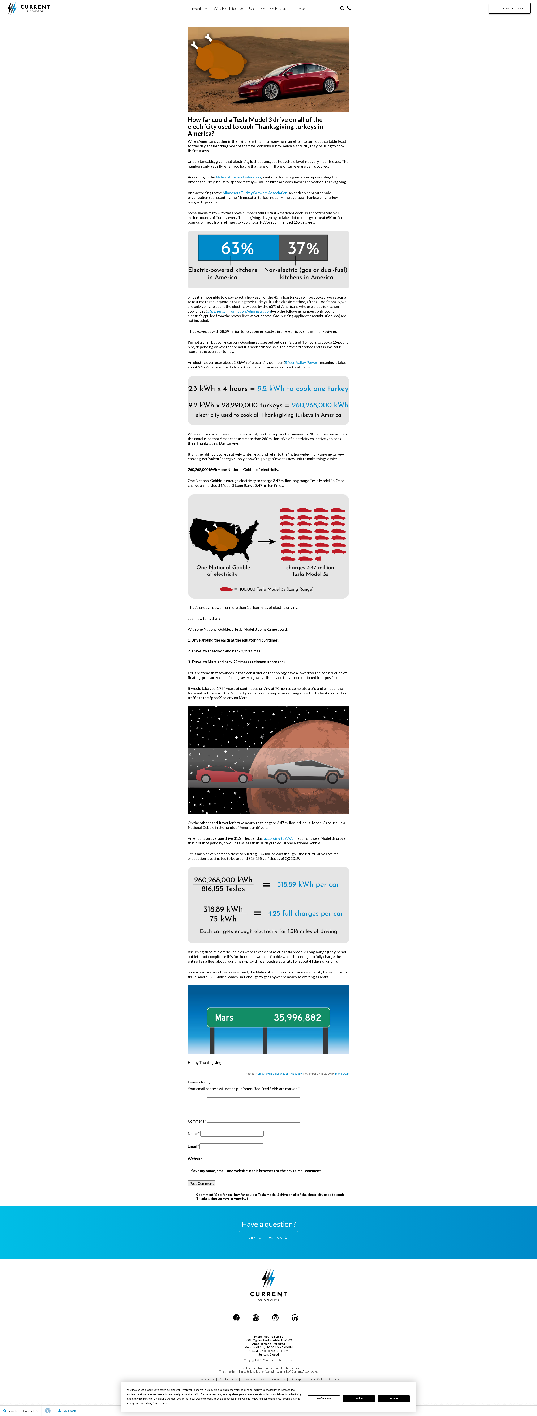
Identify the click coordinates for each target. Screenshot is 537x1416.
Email (193, 1146)
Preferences (324, 1398)
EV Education (281, 8)
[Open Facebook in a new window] (236, 1317)
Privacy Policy (205, 1379)
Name (194, 1133)
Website (195, 1159)
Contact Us (277, 1379)
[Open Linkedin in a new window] (294, 1317)
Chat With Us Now (266, 1237)
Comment (197, 1121)
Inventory (199, 8)
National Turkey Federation (238, 177)
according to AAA (278, 838)
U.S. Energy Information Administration (239, 311)
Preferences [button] (160, 1403)
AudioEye (334, 1379)
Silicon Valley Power (301, 362)
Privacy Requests (254, 1379)
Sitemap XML (314, 1379)
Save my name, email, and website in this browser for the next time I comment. (256, 1170)
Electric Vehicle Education (273, 1073)
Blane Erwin (342, 1073)
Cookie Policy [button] (249, 1398)
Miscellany (296, 1073)
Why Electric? (225, 8)
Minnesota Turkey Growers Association (255, 192)
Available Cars (510, 8)
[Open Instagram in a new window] (275, 1317)
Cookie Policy (228, 1379)
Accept (393, 1398)
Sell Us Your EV (252, 8)
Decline (359, 1398)
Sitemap (296, 1379)
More (303, 8)
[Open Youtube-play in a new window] (255, 1317)
